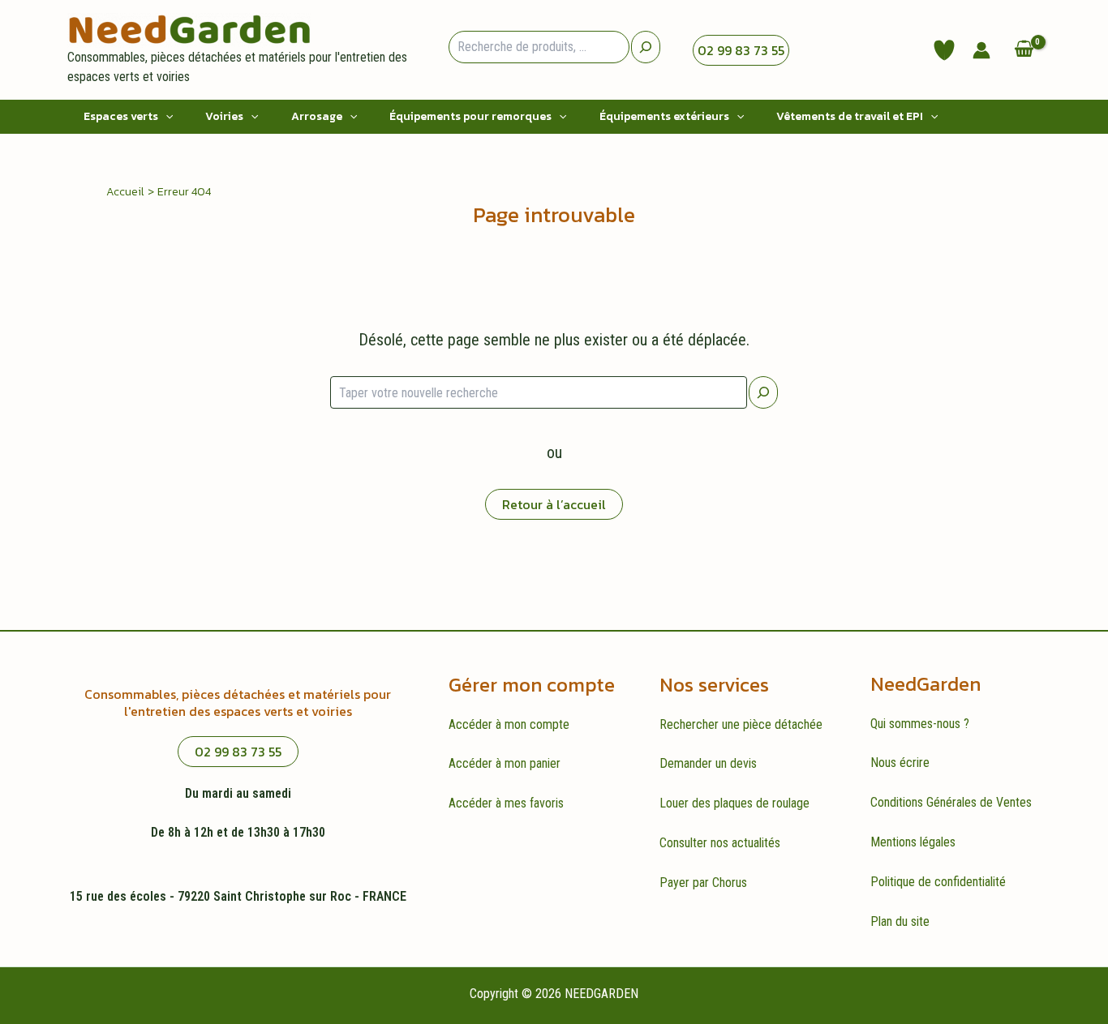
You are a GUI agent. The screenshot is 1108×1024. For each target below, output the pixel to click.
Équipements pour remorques (470, 116)
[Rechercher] (763, 392)
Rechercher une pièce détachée (740, 724)
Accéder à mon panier (504, 763)
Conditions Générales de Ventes (951, 802)
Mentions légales (913, 842)
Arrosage (316, 116)
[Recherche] (645, 47)
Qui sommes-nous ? (919, 723)
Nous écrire (900, 762)
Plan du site (900, 921)
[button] (165, 117)
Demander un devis (708, 763)
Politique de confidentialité (938, 881)
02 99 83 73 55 (741, 50)
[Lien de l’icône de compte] (981, 50)
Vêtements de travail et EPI (849, 116)
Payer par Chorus (703, 882)
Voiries (224, 116)
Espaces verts (121, 116)
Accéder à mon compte (509, 724)
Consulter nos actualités (719, 842)
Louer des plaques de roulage (734, 803)
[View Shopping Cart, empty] (1024, 49)
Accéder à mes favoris (506, 803)
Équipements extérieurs (664, 116)
